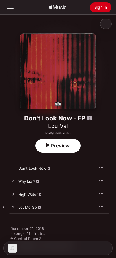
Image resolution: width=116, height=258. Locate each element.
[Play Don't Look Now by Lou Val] (12, 168)
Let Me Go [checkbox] (27, 207)
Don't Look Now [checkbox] (32, 168)
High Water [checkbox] (28, 194)
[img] (57, 7)
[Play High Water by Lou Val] (12, 194)
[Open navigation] (10, 7)
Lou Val (58, 126)
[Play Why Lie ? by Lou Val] (12, 181)
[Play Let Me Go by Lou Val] (12, 207)
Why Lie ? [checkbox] (26, 181)
